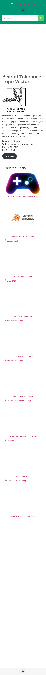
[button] (23, 10)
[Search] (41, 18)
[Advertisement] (23, 48)
